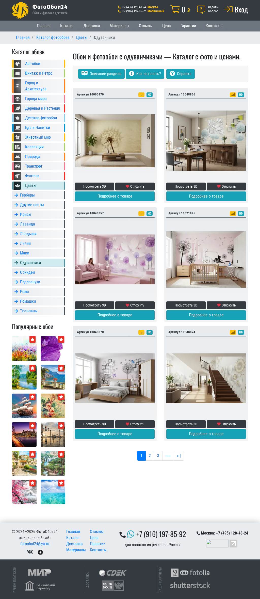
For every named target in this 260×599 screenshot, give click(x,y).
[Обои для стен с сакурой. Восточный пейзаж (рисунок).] (24, 491)
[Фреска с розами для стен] (53, 405)
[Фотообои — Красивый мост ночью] (24, 434)
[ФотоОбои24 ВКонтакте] (30, 551)
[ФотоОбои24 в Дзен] (40, 551)
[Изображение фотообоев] (24, 463)
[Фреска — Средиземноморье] (53, 377)
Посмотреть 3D (94, 186)
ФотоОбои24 (50, 6)
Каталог (67, 25)
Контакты (214, 25)
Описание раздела (105, 73)
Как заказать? (148, 73)
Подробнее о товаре (115, 196)
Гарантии (188, 25)
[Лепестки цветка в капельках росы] (53, 348)
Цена (166, 25)
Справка (183, 73)
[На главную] (20, 10)
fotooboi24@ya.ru (34, 543)
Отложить (137, 186)
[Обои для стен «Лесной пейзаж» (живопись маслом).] (24, 377)
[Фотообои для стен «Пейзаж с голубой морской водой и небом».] (53, 491)
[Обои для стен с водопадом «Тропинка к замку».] (53, 463)
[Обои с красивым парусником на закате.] (24, 405)
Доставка (92, 25)
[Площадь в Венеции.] (53, 434)
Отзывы (146, 25)
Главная (44, 25)
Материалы (119, 25)
